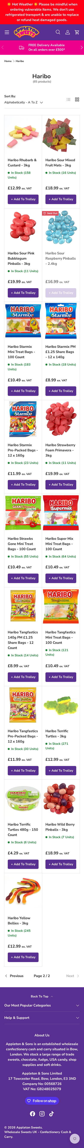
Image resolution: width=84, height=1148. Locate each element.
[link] (67, 976)
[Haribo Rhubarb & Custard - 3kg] (23, 134)
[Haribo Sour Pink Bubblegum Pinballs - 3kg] (23, 227)
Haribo (20, 61)
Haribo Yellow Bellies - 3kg (19, 921)
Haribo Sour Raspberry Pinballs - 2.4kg (60, 258)
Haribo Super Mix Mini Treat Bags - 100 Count (59, 543)
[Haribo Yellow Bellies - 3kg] (23, 892)
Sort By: (10, 96)
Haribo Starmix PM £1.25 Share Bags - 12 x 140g (60, 351)
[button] (77, 32)
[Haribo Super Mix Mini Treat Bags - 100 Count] (61, 513)
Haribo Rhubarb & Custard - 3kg (22, 163)
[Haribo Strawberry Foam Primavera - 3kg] (61, 419)
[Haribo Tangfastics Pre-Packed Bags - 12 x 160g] (23, 705)
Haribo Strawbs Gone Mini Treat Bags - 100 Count (22, 543)
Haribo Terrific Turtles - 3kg (56, 734)
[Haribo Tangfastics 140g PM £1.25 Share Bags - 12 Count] (23, 606)
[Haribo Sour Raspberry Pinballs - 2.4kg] (61, 227)
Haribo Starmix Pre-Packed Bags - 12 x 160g (23, 450)
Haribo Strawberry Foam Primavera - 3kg (60, 450)
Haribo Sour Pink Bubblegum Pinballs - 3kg (21, 258)
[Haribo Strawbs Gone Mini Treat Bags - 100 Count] (23, 513)
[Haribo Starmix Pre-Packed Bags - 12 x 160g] (23, 419)
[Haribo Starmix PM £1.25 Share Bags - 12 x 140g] (61, 321)
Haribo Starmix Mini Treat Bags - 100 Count (21, 351)
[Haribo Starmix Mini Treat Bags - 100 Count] (23, 321)
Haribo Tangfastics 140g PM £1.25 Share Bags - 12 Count (23, 640)
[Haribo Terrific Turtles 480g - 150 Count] (23, 799)
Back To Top (40, 996)
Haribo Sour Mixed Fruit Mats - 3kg (60, 163)
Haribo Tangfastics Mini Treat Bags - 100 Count (60, 637)
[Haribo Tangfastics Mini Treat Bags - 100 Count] (61, 606)
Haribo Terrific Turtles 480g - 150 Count (23, 829)
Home (8, 61)
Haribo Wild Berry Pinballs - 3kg (60, 827)
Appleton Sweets (29, 1127)
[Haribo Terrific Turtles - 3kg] (61, 705)
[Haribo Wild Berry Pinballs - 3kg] (61, 799)
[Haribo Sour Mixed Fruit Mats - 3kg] (61, 134)
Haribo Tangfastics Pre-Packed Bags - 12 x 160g (23, 736)
